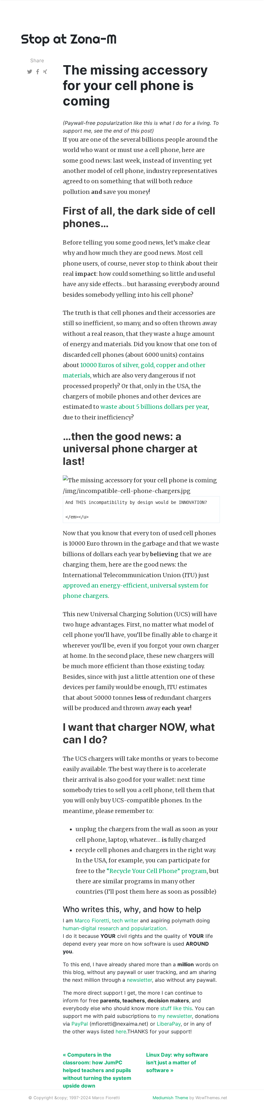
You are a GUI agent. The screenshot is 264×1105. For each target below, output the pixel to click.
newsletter (139, 980)
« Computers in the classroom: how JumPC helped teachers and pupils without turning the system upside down (97, 1070)
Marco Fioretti (92, 920)
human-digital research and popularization (114, 928)
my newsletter (175, 1016)
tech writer (125, 920)
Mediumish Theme (170, 1097)
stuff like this (176, 1008)
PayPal (79, 1023)
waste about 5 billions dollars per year (154, 406)
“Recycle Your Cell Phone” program (157, 871)
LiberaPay (169, 1023)
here (121, 1031)
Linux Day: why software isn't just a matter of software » (177, 1062)
